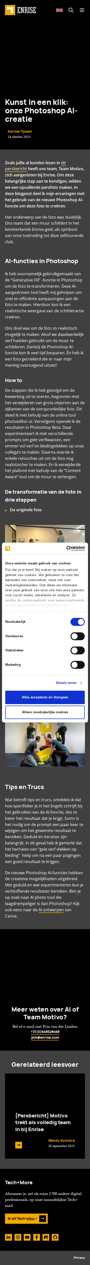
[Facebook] (36, 1237)
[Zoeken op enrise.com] (70, 10)
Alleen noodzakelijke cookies (45, 712)
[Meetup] (45, 1237)
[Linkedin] (8, 1237)
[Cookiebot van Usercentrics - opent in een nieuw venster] (64, 548)
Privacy (79, 1258)
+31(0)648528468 (45, 1031)
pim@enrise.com (45, 1037)
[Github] (55, 1237)
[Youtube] (27, 1237)
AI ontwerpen (51, 909)
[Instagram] (17, 1237)
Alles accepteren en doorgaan (45, 697)
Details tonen (66, 683)
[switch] (77, 636)
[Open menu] (82, 10)
